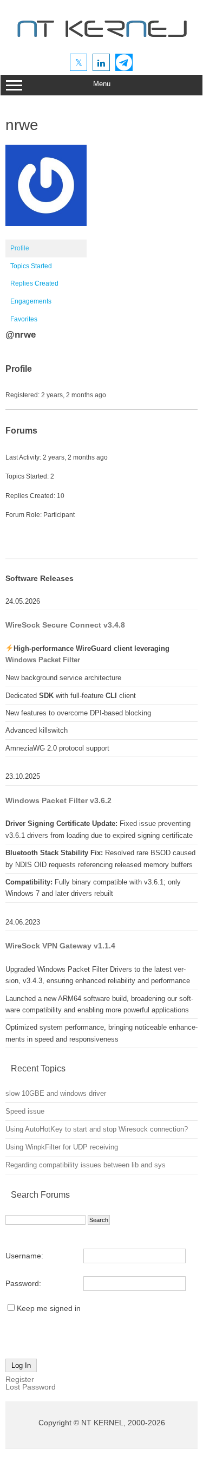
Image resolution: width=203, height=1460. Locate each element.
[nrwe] (46, 234)
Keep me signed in (49, 1308)
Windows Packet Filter (42, 660)
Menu (101, 84)
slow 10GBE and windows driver (55, 1093)
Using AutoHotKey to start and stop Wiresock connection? (96, 1129)
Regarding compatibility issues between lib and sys (85, 1165)
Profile (19, 248)
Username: (24, 1255)
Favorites (23, 319)
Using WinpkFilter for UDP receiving (61, 1147)
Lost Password (30, 1387)
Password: (23, 1283)
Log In (21, 1365)
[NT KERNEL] (102, 39)
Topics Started (31, 266)
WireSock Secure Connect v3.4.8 (65, 625)
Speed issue (24, 1111)
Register (19, 1380)
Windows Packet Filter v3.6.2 (58, 801)
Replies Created (34, 283)
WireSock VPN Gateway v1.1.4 (60, 946)
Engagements (30, 301)
